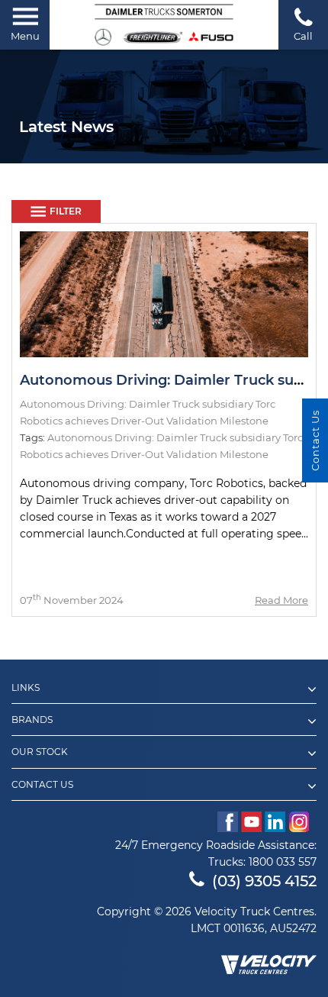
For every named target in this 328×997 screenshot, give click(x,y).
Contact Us (42, 784)
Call (303, 36)
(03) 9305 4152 (264, 881)
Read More (281, 600)
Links (25, 687)
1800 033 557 (283, 862)
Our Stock (39, 752)
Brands (32, 720)
